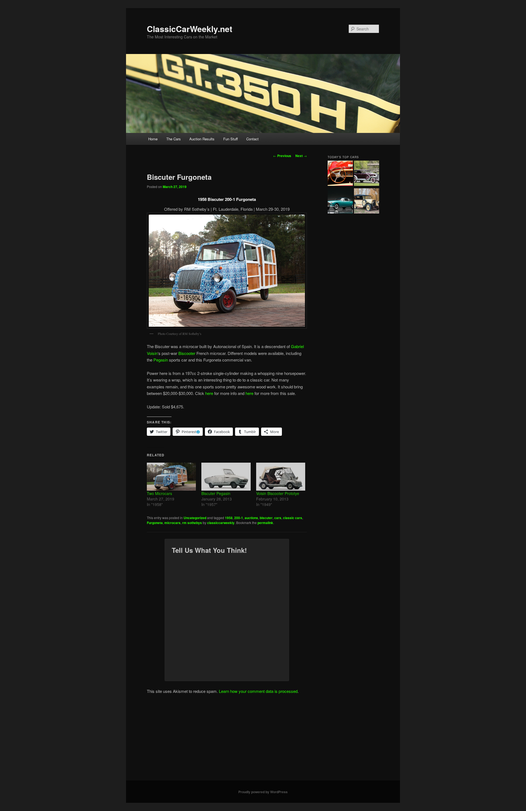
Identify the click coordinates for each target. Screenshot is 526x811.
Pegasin (160, 360)
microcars (172, 522)
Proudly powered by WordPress (263, 791)
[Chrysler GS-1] (340, 201)
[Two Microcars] (171, 477)
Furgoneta (155, 522)
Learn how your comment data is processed (258, 691)
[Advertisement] (263, 739)
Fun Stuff (230, 138)
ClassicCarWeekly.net (189, 29)
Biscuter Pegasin (215, 493)
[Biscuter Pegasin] (225, 477)
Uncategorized (195, 517)
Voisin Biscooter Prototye (277, 493)
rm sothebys (192, 522)
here (209, 393)
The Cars (173, 138)
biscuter (266, 517)
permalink (265, 522)
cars (277, 517)
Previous (282, 155)
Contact (252, 138)
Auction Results (202, 138)
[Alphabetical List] (340, 174)
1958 (229, 517)
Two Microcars (159, 493)
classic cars (292, 517)
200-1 (238, 517)
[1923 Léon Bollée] (366, 201)
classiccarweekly (221, 522)
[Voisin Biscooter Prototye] (280, 477)
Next (301, 155)
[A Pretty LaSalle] (366, 174)
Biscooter (186, 353)
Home (153, 138)
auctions (251, 517)
